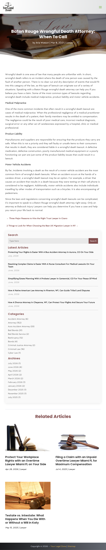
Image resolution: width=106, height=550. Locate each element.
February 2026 (15, 382)
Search (93, 241)
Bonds (11, 341)
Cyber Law (13, 353)
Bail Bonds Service (17, 334)
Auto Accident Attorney (19, 326)
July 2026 (13, 363)
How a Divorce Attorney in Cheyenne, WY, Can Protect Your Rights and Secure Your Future (51, 302)
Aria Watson (42, 42)
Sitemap (71, 546)
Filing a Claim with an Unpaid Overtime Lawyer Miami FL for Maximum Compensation (76, 460)
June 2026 (13, 367)
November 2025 (16, 393)
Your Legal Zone (58, 546)
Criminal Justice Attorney (20, 345)
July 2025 (13, 397)
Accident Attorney (16, 319)
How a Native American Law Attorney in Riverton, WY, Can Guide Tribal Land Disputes (49, 290)
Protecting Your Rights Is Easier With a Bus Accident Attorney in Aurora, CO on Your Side (50, 252)
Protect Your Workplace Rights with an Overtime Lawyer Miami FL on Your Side (25, 460)
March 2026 (14, 378)
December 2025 (15, 390)
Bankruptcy (13, 338)
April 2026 (13, 375)
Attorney (12, 323)
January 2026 (15, 386)
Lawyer (69, 42)
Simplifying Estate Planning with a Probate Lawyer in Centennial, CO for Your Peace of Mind (52, 278)
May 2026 (13, 371)
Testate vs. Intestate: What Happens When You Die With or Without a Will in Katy (25, 519)
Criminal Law (14, 349)
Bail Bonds (13, 330)
